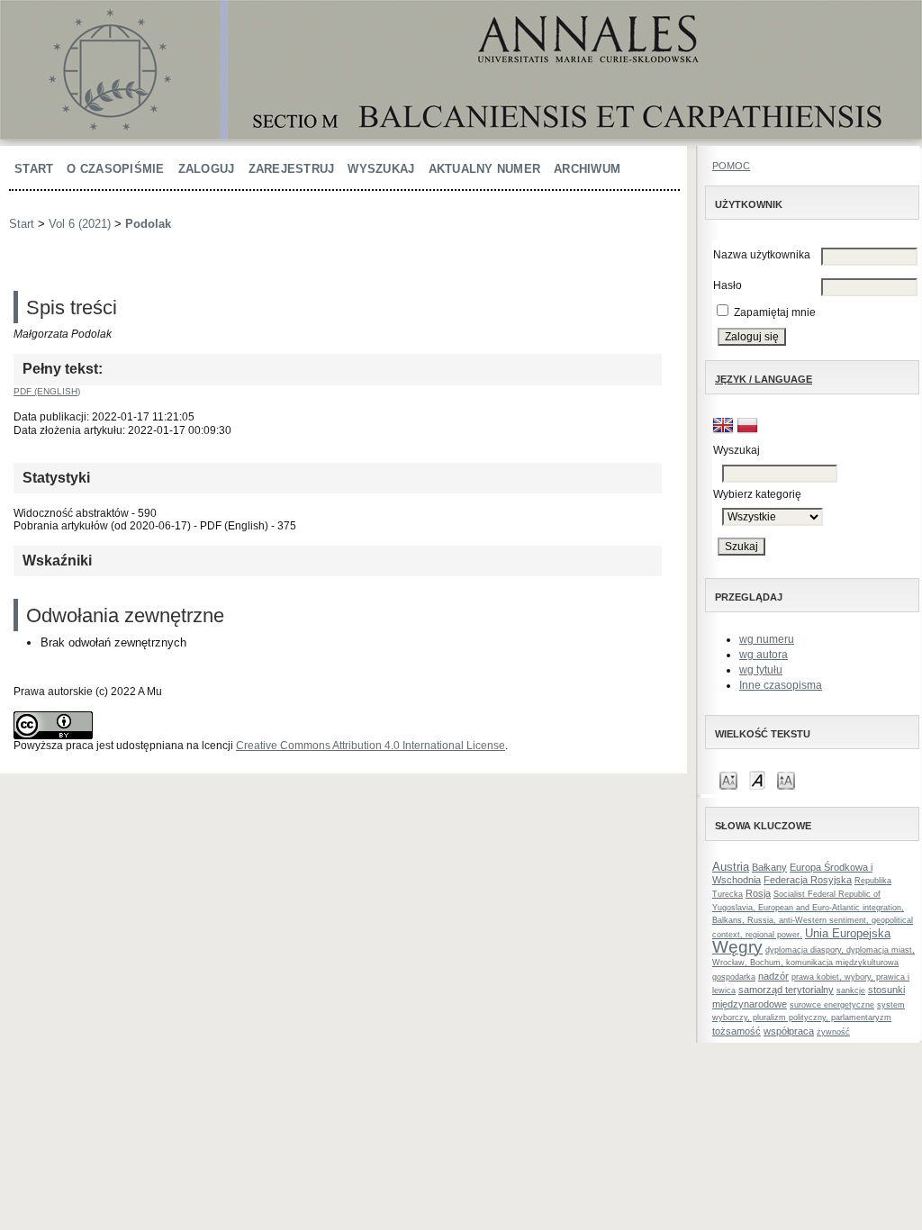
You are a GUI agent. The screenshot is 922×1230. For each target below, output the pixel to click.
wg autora (763, 654)
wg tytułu (760, 670)
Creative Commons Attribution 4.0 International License (370, 745)
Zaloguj (206, 169)
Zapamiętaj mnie (775, 312)
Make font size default (757, 779)
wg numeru (766, 639)
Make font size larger (786, 779)
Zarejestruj (292, 169)
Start (33, 169)
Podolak (148, 224)
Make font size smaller (728, 779)
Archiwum (587, 169)
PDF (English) (47, 391)
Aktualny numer (485, 169)
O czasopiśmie (115, 169)
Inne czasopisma (780, 685)
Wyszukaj (381, 169)
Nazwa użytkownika (761, 255)
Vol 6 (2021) (80, 224)
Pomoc (731, 165)
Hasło (727, 285)
